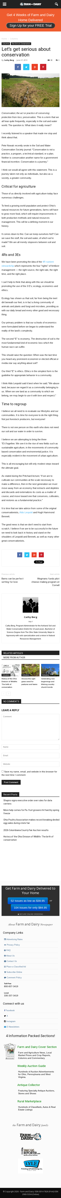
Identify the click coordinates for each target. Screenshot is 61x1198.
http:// (30, 621)
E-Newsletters (12, 1027)
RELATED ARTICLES (13, 653)
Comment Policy (14, 978)
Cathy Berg (9, 60)
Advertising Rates (14, 939)
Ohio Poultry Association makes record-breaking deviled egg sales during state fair (31, 821)
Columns (6, 44)
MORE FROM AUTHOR (14, 657)
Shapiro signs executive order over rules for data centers (27, 802)
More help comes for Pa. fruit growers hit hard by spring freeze (31, 812)
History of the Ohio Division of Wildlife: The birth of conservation (28, 838)
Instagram (10, 1021)
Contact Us (11, 961)
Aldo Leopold (26, 512)
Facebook (10, 1010)
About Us (10, 956)
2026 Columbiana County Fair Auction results (25, 830)
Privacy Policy (13, 945)
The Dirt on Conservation (21, 44)
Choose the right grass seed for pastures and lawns (29, 681)
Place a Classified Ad (16, 967)
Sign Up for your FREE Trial (31, 25)
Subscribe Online (14, 972)
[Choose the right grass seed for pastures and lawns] (30, 670)
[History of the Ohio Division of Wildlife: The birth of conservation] (11, 670)
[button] (56, 4)
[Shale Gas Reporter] (30, 1155)
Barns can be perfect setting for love (12, 580)
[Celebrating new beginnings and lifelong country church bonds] (50, 670)
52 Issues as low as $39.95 (28, 900)
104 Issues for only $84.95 (30, 907)
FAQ (8, 950)
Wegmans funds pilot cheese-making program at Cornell (45, 582)
